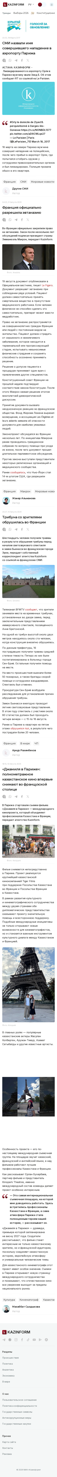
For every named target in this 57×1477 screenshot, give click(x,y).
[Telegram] (16, 61)
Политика (7, 1363)
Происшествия (10, 1357)
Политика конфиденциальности (19, 1405)
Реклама (7, 1453)
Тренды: (6, 13)
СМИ (23, 181)
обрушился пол (19, 728)
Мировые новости (42, 181)
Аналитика (8, 1369)
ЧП (36, 743)
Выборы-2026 (20, 13)
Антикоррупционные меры (16, 1417)
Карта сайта (9, 1442)
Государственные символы (17, 1411)
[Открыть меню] (51, 4)
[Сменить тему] (42, 4)
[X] (28, 61)
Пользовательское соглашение (19, 1399)
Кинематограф (29, 1299)
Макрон (25, 491)
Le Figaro (47, 285)
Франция (9, 181)
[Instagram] (4, 61)
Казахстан (49, 1299)
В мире (25, 743)
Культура (9, 1299)
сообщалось (17, 472)
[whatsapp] (10, 61)
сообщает (31, 609)
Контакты (7, 1448)
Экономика (8, 1375)
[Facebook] (22, 61)
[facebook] (22, 1339)
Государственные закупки (16, 1423)
